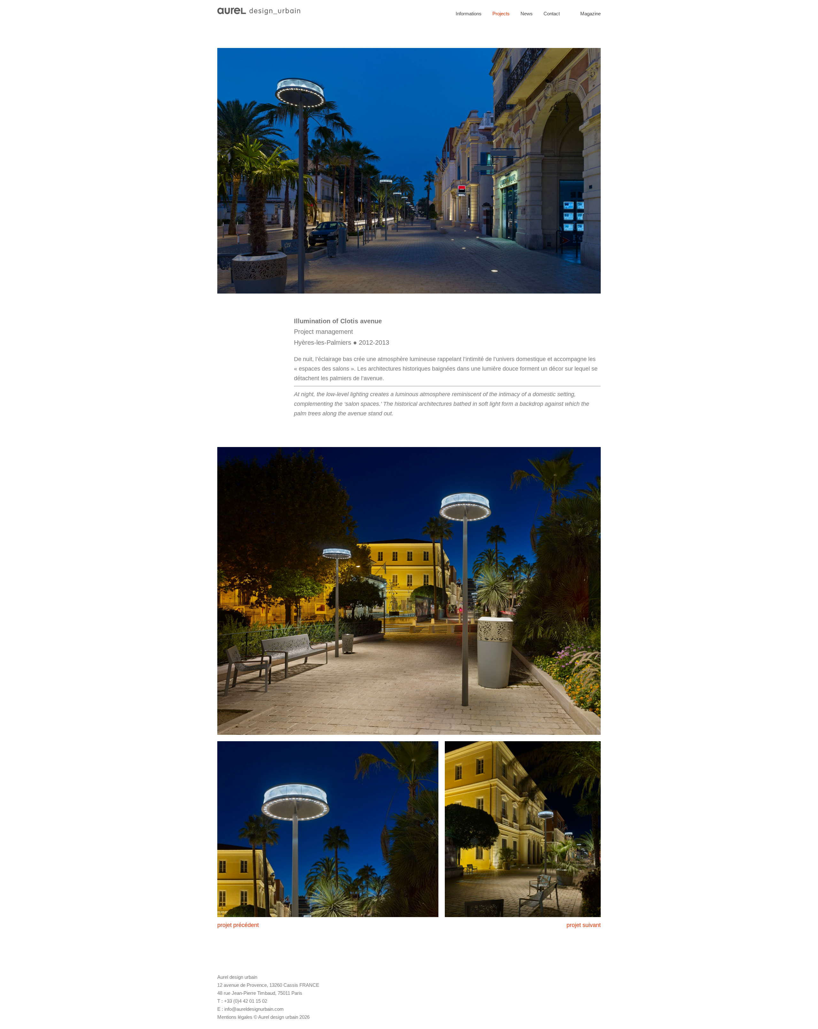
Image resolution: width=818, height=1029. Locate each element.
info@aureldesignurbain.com (254, 1009)
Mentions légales (234, 1017)
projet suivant (584, 925)
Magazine (590, 13)
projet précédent (238, 925)
